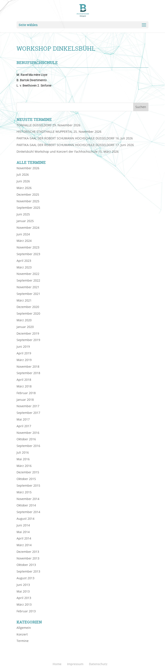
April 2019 (24, 353)
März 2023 (24, 267)
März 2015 (24, 492)
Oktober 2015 (26, 479)
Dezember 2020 (28, 307)
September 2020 (28, 313)
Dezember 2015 (28, 472)
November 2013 (28, 558)
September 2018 (28, 373)
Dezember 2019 (28, 333)
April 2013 (24, 598)
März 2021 (24, 300)
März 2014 (24, 545)
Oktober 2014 (26, 505)
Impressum (75, 664)
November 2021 (28, 287)
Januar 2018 (25, 400)
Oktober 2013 (26, 565)
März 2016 (24, 466)
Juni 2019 (23, 346)
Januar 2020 (25, 327)
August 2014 (25, 519)
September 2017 (28, 413)
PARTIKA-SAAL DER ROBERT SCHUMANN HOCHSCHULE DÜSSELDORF (66, 138)
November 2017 (28, 406)
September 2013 (28, 571)
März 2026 (24, 188)
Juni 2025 (23, 214)
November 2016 (28, 433)
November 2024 (28, 228)
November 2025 (28, 201)
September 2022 (28, 280)
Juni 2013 (23, 585)
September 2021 (28, 294)
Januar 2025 (25, 221)
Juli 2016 (23, 452)
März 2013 (24, 604)
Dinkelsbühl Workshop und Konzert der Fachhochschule (57, 151)
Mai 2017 (23, 419)
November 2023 (28, 247)
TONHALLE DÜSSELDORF (34, 125)
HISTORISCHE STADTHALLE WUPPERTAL (45, 132)
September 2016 (28, 446)
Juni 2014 (23, 525)
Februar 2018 (26, 393)
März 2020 (24, 320)
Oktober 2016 (26, 439)
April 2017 (24, 426)
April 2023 (24, 261)
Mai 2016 (23, 459)
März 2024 (24, 241)
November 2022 (28, 274)
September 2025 (28, 208)
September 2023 (28, 254)
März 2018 (24, 386)
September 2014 (28, 512)
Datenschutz (98, 664)
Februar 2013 (26, 611)
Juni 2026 (23, 181)
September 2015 (28, 485)
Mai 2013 (23, 591)
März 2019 (24, 360)
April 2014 (24, 538)
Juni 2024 (23, 234)
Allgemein (24, 628)
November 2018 (28, 366)
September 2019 (28, 340)
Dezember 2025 (28, 194)
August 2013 (25, 578)
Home (57, 664)
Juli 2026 (23, 174)
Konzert (22, 634)
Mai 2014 (23, 532)
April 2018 (24, 380)
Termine (23, 641)
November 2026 (28, 168)
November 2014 (28, 499)
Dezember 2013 (28, 552)
